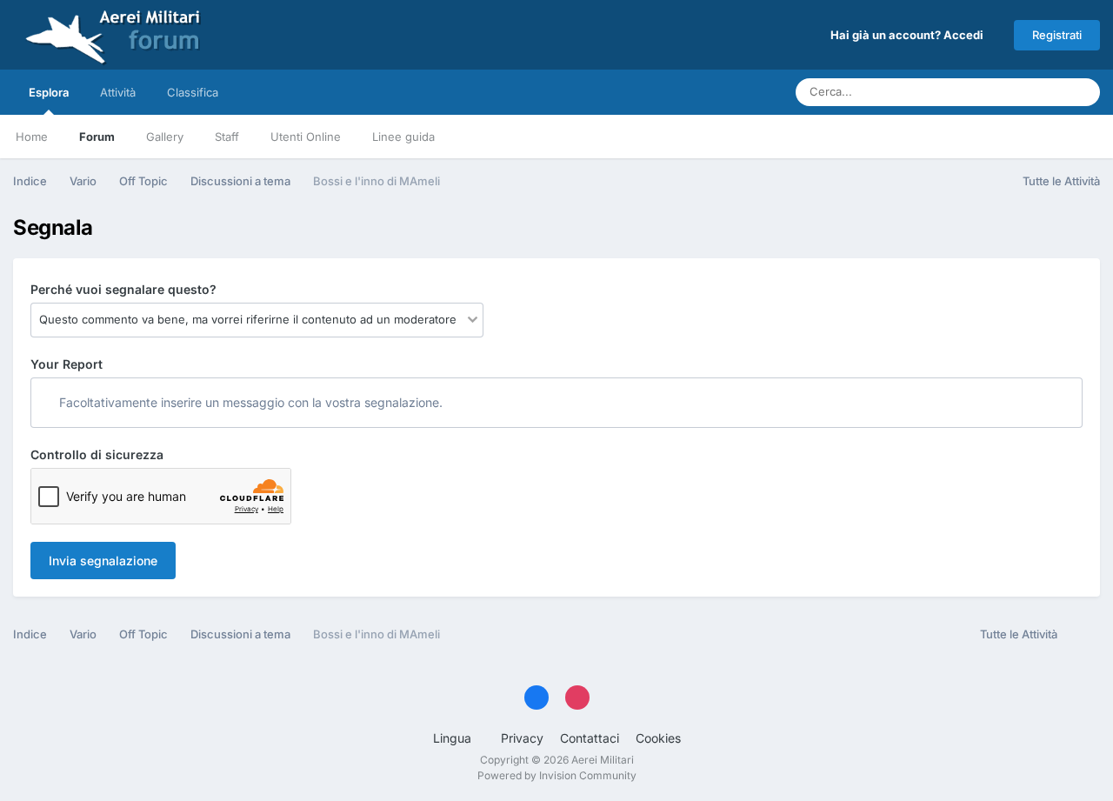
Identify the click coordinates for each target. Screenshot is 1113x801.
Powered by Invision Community (556, 775)
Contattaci (589, 738)
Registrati (1057, 35)
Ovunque (1018, 91)
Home (32, 137)
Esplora (49, 92)
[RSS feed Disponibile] (1083, 635)
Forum (97, 137)
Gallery (164, 137)
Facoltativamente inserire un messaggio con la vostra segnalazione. (249, 402)
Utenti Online (305, 137)
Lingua (454, 738)
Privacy (522, 738)
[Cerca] (1081, 92)
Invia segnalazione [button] (103, 560)
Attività (118, 92)
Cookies (658, 738)
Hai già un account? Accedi (909, 35)
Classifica (192, 92)
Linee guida (403, 137)
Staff (227, 137)
